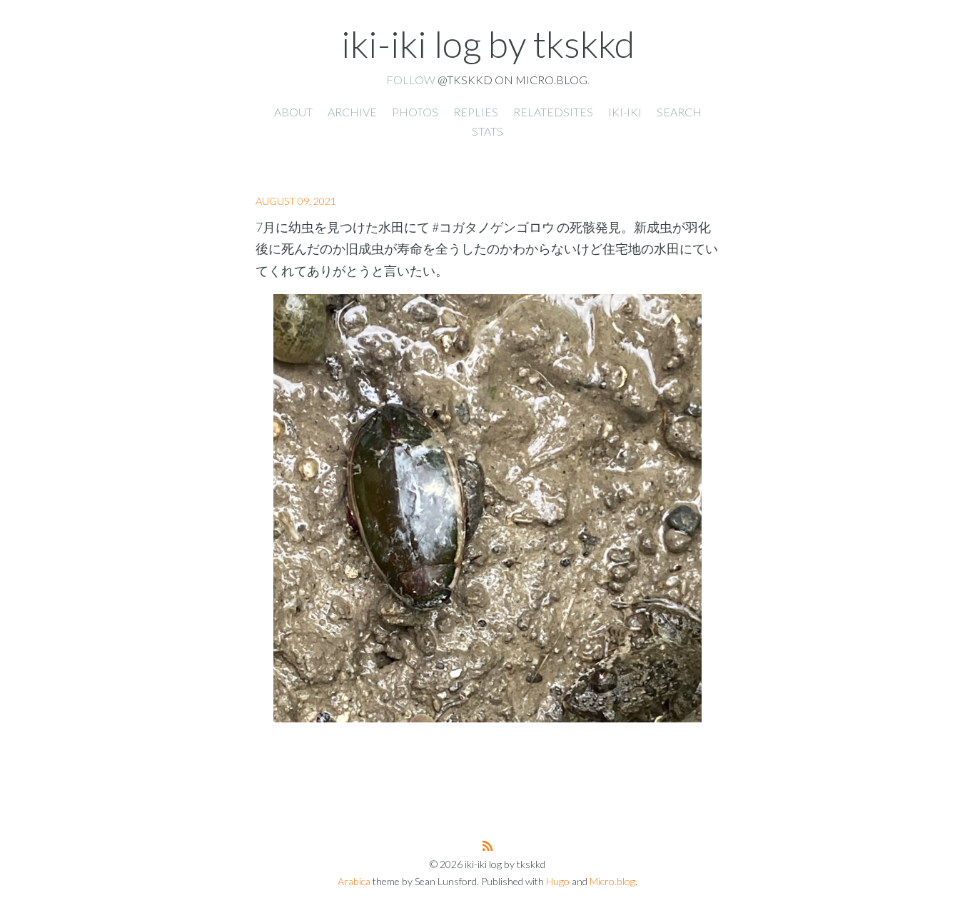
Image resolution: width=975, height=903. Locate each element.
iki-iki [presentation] (625, 111)
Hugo (558, 881)
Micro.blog (612, 881)
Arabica (354, 881)
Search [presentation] (679, 111)
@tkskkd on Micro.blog (512, 79)
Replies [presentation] (475, 111)
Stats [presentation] (487, 131)
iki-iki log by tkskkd (488, 43)
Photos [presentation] (415, 111)
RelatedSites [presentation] (553, 111)
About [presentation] (293, 111)
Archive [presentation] (352, 111)
